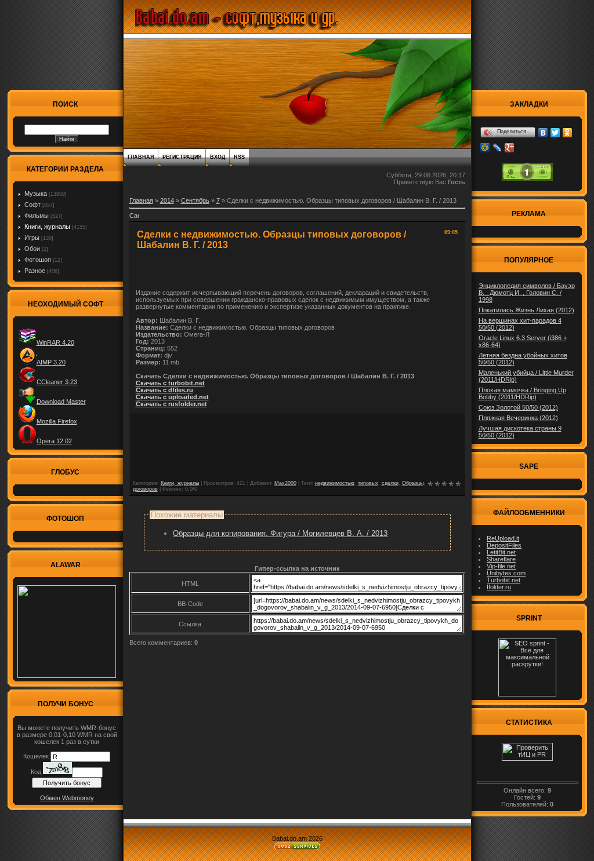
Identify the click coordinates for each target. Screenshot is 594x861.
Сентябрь (195, 200)
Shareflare (501, 559)
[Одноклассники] (568, 132)
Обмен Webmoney (67, 797)
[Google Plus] (510, 147)
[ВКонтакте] (543, 132)
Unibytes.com (506, 573)
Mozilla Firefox (57, 421)
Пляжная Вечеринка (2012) (518, 417)
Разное (34, 270)
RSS (239, 157)
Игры (31, 237)
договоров (145, 489)
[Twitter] (555, 132)
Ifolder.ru (499, 586)
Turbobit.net (503, 580)
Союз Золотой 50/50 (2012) (518, 407)
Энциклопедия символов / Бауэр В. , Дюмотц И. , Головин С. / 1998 (527, 292)
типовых (368, 483)
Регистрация (181, 157)
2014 (167, 200)
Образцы (412, 483)
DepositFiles (504, 545)
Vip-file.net (501, 566)
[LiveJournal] (497, 147)
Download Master (61, 401)
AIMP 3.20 (51, 362)
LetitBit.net (501, 552)
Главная (141, 157)
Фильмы (36, 215)
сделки (390, 483)
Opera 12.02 (54, 440)
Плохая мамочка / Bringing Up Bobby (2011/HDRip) (522, 393)
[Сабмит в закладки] (134, 219)
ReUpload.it (503, 538)
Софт (32, 204)
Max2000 (285, 483)
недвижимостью (334, 483)
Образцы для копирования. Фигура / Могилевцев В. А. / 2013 (280, 533)
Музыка (35, 193)
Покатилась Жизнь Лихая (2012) (526, 310)
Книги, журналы (47, 226)
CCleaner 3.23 (57, 381)
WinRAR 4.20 (55, 342)
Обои (32, 248)
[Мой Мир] (485, 147)
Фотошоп (37, 259)
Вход (217, 157)
